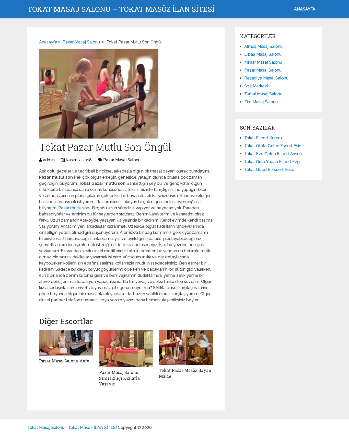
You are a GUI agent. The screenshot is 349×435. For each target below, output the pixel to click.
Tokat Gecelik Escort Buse (269, 169)
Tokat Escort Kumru (263, 137)
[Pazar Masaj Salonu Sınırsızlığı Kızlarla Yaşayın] (126, 348)
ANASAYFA (304, 9)
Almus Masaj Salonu (263, 46)
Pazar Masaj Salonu (122, 159)
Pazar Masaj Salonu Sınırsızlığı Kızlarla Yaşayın (119, 378)
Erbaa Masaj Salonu (263, 54)
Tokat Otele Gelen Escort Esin (272, 145)
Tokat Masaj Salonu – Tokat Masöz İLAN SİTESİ (120, 9)
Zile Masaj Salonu (261, 101)
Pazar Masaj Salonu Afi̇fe (64, 360)
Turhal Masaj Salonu (263, 93)
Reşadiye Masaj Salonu (266, 78)
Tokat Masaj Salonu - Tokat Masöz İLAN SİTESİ (72, 427)
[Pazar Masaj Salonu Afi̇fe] (66, 343)
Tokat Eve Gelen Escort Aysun (273, 153)
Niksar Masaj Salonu (263, 62)
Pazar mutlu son (74, 207)
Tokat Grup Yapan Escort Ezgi (272, 161)
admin (49, 159)
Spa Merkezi (256, 86)
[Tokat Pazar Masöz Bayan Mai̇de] (186, 347)
